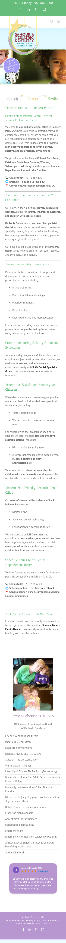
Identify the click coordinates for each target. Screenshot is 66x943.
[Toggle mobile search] (52, 21)
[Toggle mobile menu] (59, 21)
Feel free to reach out (33, 181)
